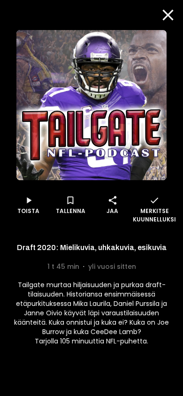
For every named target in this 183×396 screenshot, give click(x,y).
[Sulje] (168, 15)
